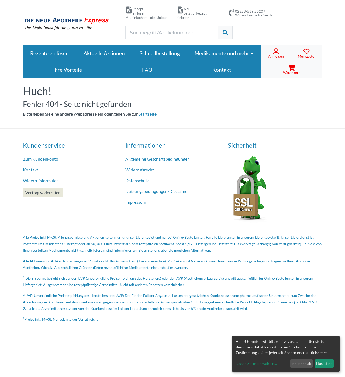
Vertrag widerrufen (43, 192)
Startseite (148, 113)
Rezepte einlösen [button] (49, 53)
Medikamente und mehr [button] (222, 53)
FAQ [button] (147, 70)
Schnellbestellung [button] (160, 53)
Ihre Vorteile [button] (67, 70)
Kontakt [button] (221, 70)
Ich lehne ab (301, 363)
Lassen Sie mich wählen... (256, 363)
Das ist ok (324, 363)
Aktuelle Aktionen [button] (104, 53)
